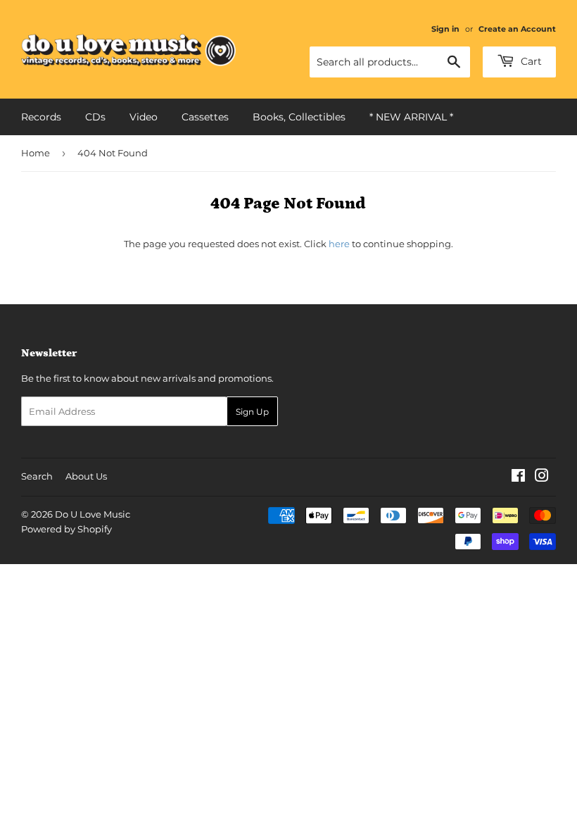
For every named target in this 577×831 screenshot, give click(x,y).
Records (41, 117)
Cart (530, 61)
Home (35, 152)
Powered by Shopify (66, 529)
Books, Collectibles (299, 117)
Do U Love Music (92, 514)
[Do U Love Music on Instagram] (542, 477)
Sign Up (252, 411)
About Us (86, 476)
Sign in (445, 29)
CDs (95, 117)
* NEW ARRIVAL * (411, 117)
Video (143, 117)
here (339, 243)
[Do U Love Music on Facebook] (518, 477)
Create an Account (517, 29)
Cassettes (205, 117)
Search (37, 476)
